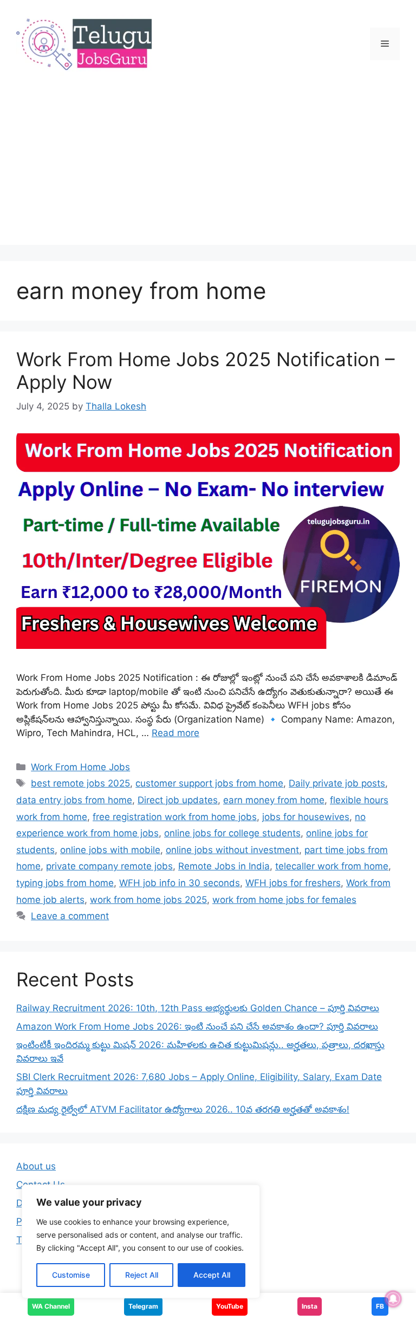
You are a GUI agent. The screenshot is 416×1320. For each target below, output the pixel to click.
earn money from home (273, 800)
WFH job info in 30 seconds (179, 882)
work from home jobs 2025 (148, 899)
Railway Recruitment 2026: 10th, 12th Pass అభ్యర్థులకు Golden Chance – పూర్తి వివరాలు (197, 1008)
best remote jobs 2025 (80, 783)
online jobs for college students (232, 833)
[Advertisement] (208, 169)
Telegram (143, 1306)
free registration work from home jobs (175, 816)
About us (36, 1166)
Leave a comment (70, 916)
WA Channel (51, 1306)
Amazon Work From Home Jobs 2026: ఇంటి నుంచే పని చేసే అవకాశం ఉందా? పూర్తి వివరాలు (197, 1026)
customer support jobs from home (209, 783)
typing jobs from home (65, 882)
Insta (309, 1306)
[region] (141, 1241)
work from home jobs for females (284, 899)
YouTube (229, 1306)
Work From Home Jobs (80, 767)
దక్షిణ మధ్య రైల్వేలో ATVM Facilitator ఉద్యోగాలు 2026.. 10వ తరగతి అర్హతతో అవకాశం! (182, 1109)
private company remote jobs (109, 866)
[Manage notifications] (393, 1299)
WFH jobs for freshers (293, 882)
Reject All (141, 1274)
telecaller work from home (331, 866)
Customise (71, 1274)
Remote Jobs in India (224, 866)
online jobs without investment (232, 849)
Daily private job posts (337, 783)
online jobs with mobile (110, 849)
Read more (175, 732)
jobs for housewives (305, 816)
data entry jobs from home (74, 800)
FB (380, 1306)
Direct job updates (178, 800)
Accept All (211, 1274)
